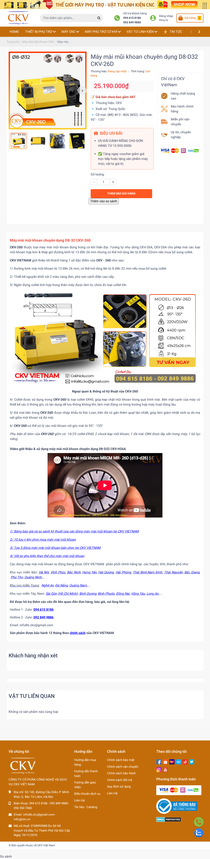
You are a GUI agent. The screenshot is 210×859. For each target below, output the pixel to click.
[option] (48, 90)
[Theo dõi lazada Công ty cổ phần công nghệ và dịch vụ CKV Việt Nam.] (172, 761)
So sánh (6, 856)
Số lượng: (98, 174)
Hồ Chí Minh (68, 594)
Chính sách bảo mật (120, 760)
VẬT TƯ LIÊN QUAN (32, 696)
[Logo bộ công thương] (176, 806)
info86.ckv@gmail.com (39, 814)
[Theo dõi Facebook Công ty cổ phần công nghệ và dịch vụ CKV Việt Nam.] (158, 761)
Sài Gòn (51, 594)
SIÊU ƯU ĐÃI (111, 133)
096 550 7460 (23, 808)
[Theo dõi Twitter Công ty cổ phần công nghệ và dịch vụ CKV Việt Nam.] (191, 761)
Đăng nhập (166, 16)
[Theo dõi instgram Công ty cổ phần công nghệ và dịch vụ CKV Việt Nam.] (158, 769)
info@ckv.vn (22, 819)
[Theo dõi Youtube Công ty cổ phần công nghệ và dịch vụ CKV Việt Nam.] (165, 769)
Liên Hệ (79, 800)
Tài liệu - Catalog (85, 807)
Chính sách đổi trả (119, 780)
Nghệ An (47, 585)
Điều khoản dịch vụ (87, 794)
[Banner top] (105, 4)
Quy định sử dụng (119, 786)
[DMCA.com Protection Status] (168, 819)
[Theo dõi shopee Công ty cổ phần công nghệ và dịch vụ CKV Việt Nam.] (165, 761)
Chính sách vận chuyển (122, 767)
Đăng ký (163, 20)
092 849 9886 (132, 22)
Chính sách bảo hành (121, 773)
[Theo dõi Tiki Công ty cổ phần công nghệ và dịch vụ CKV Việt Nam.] (178, 761)
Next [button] (82, 90)
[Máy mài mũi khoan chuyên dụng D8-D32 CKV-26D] (48, 90)
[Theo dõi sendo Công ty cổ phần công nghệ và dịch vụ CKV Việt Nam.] (185, 761)
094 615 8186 (132, 18)
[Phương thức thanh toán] (179, 151)
